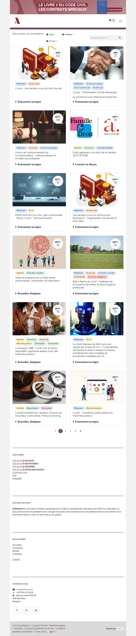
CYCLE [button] (52, 41)
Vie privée (18, 628)
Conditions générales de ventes (39, 628)
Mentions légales (57, 625)
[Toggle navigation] (120, 21)
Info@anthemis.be (24, 589)
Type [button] (51, 34)
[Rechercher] (120, 38)
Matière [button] (68, 34)
